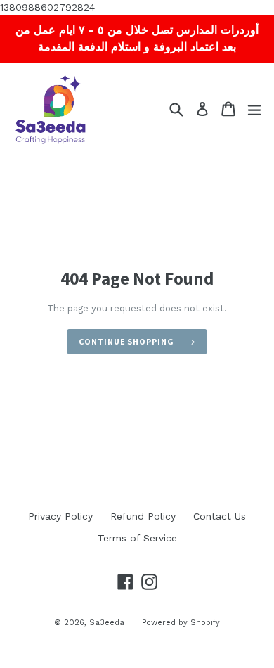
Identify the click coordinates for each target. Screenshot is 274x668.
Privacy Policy (60, 516)
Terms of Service (137, 538)
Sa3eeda (106, 622)
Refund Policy (143, 516)
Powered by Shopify (181, 622)
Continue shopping (126, 341)
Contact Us (219, 516)
